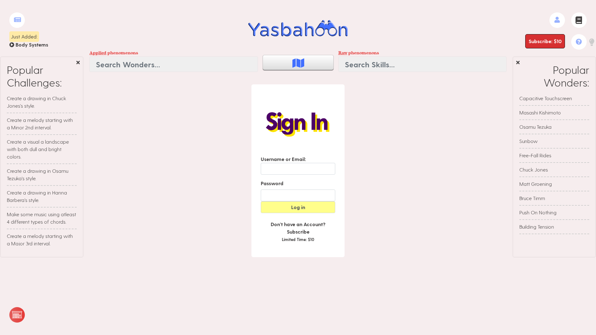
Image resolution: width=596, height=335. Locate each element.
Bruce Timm (532, 198)
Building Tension (536, 227)
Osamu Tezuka (535, 127)
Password (272, 183)
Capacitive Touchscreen (545, 98)
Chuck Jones (533, 169)
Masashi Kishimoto (540, 112)
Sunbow (528, 141)
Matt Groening (535, 184)
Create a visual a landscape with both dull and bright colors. (38, 149)
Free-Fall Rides (535, 155)
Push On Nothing (538, 212)
